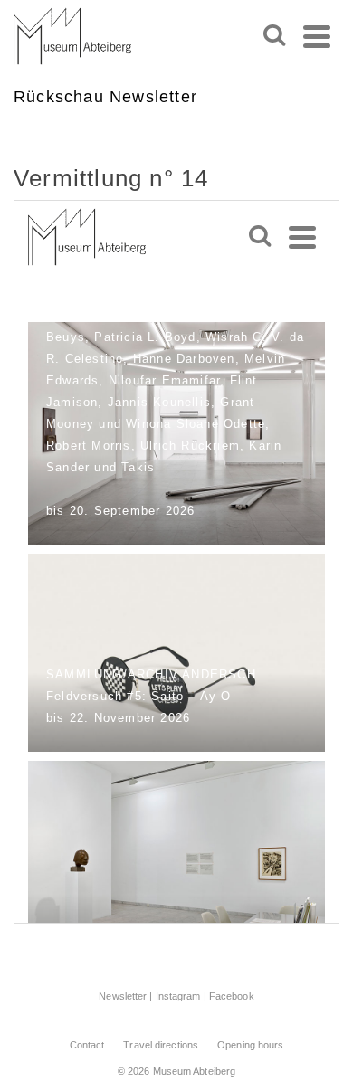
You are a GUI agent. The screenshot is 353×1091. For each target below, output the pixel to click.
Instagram (178, 996)
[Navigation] (316, 36)
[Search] (274, 36)
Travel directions (160, 1044)
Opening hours (250, 1044)
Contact (87, 1044)
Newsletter (123, 996)
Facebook (231, 996)
